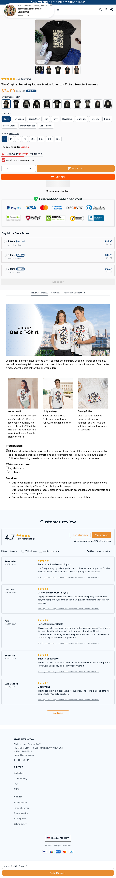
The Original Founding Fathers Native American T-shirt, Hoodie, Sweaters (68, 577)
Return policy (20, 818)
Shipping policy (21, 813)
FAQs (16, 784)
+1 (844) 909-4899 (23, 751)
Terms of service (21, 808)
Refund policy (20, 824)
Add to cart (58, 872)
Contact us (18, 773)
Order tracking (20, 778)
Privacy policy (20, 802)
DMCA (16, 789)
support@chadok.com (24, 755)
